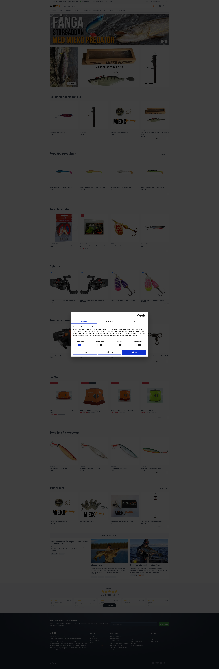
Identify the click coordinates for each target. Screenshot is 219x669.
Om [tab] (135, 321)
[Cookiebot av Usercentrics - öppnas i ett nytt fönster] (138, 315)
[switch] (99, 345)
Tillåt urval (109, 352)
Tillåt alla (134, 352)
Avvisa (85, 352)
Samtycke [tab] (84, 321)
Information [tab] (109, 321)
